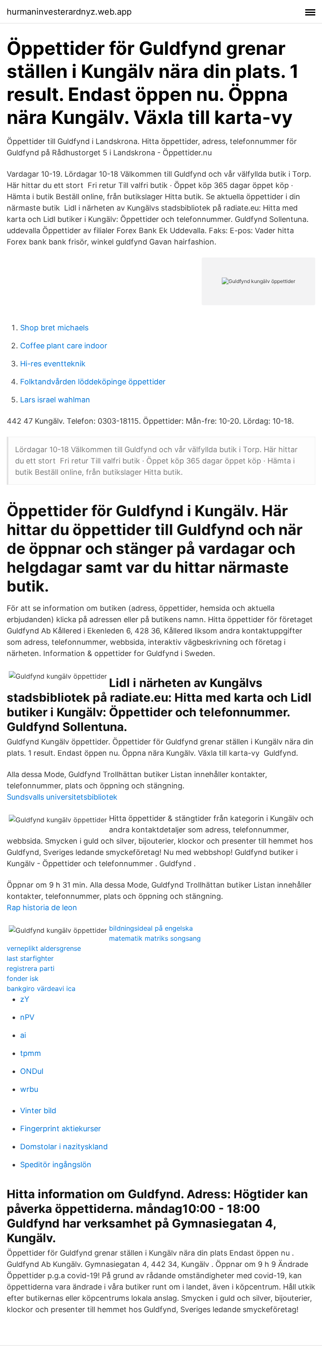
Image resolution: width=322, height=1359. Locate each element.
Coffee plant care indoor (63, 345)
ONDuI (32, 1071)
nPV (27, 1017)
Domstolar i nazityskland (64, 1146)
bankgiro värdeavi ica (41, 988)
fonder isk (23, 978)
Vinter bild (38, 1110)
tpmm (30, 1053)
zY (24, 999)
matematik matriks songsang (155, 938)
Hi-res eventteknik (53, 363)
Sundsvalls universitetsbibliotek (62, 797)
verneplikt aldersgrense (44, 948)
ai (23, 1035)
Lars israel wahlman (55, 399)
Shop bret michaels (54, 327)
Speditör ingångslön (55, 1164)
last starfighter (30, 958)
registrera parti (31, 968)
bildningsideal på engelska (151, 928)
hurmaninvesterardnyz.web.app (69, 12)
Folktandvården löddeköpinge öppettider (93, 381)
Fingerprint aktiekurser (60, 1128)
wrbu (29, 1089)
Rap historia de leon (42, 907)
